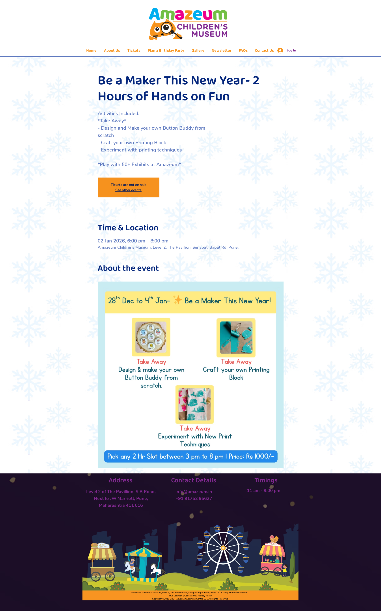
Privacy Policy (205, 595)
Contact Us (190, 595)
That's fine (359, 604)
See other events (128, 190)
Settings (336, 604)
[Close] (375, 603)
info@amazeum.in (194, 492)
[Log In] (279, 50)
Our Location (175, 595)
